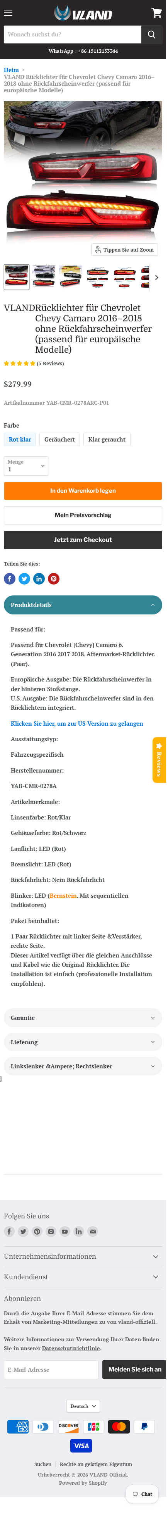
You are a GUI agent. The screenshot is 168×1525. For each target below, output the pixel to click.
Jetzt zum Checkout (83, 539)
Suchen (42, 1464)
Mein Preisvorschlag (83, 515)
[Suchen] (151, 34)
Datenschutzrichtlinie (71, 1348)
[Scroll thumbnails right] (155, 277)
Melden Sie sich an (135, 1369)
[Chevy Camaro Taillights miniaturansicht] (16, 277)
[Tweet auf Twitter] (24, 579)
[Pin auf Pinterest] (53, 579)
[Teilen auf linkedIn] (39, 579)
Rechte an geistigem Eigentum (96, 1464)
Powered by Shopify (83, 1482)
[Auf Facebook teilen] (9, 579)
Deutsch (79, 1406)
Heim (11, 70)
